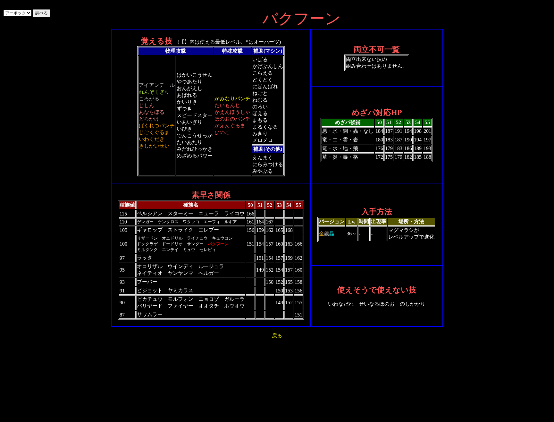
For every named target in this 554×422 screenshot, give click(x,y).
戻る (277, 335)
